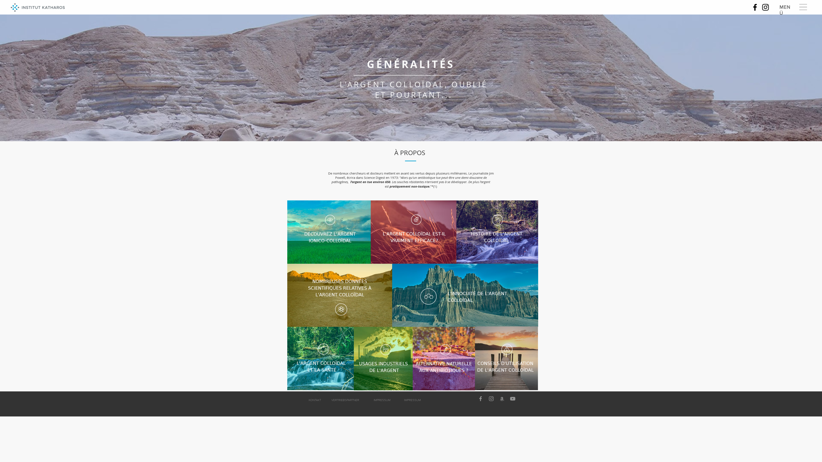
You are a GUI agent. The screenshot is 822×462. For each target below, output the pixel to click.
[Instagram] (765, 7)
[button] (803, 7)
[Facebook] (755, 7)
